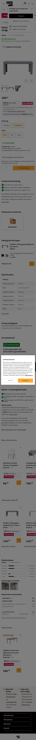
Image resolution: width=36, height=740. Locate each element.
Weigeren (10, 380)
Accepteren (25, 380)
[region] (18, 370)
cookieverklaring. (29, 375)
